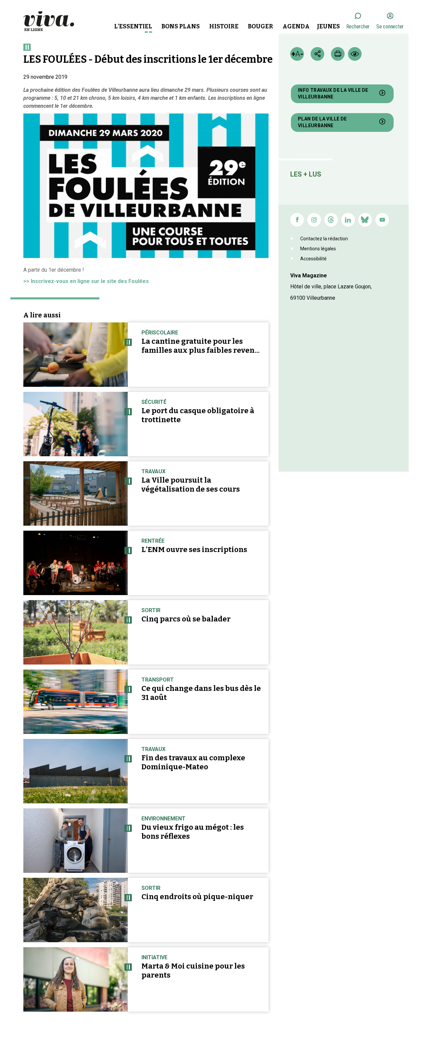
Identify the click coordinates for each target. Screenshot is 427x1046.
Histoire (224, 26)
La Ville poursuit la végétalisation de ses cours (190, 485)
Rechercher (358, 26)
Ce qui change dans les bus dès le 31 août (201, 693)
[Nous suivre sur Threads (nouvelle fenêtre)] (331, 220)
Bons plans (180, 26)
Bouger (260, 26)
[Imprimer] (338, 54)
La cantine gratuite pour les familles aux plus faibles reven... (200, 346)
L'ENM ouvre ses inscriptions (194, 549)
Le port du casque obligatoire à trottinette (197, 415)
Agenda (296, 26)
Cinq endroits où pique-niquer (197, 896)
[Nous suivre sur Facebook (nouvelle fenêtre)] (297, 220)
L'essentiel (133, 26)
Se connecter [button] (390, 26)
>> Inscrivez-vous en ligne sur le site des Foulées (86, 281)
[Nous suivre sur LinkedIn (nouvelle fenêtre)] (348, 220)
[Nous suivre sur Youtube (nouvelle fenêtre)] (382, 220)
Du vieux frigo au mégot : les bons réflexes (192, 832)
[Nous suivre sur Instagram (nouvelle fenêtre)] (314, 220)
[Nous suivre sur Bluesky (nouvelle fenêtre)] (365, 220)
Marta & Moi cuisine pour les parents (193, 971)
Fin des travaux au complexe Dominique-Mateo (193, 762)
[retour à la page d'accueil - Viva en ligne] (48, 21)
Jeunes (328, 26)
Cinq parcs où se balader (186, 618)
